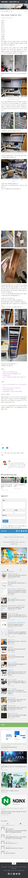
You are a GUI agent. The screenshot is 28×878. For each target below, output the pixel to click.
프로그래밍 (8, 745)
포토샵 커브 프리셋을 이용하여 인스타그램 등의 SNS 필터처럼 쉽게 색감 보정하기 (17, 617)
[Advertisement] (16, 29)
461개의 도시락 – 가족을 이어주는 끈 (10, 790)
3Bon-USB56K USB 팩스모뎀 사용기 (16, 600)
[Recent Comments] (7, 823)
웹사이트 (5, 515)
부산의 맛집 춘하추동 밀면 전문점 (16, 656)
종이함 (18, 452)
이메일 (15, 510)
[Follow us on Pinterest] (26, 531)
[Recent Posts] (20, 570)
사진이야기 (10, 613)
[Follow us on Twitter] (24, 531)
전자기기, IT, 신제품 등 (12, 581)
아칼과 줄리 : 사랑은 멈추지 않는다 (11, 2)
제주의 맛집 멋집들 (11, 697)
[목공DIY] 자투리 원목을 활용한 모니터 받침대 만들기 (6, 486)
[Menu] (26, 2)
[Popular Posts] (7, 570)
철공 (2, 455)
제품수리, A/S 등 (11, 639)
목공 (8, 452)
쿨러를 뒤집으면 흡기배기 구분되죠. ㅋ (15, 848)
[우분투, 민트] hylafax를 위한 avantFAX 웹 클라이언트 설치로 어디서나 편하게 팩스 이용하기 (17, 592)
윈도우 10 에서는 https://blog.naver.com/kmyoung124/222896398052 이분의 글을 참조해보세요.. (16, 831)
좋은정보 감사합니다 (11, 853)
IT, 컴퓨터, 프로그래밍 (5, 808)
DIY (5, 452)
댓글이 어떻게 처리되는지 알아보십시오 (11, 527)
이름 (4, 510)
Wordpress (10, 630)
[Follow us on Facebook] (17, 531)
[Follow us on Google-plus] (21, 531)
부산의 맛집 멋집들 (11, 655)
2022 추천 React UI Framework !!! (9, 747)
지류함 (22, 452)
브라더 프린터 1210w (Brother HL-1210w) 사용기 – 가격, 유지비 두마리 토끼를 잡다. (17, 692)
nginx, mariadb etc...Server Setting (16, 589)
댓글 (4, 500)
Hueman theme (21, 870)
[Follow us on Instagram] (19, 531)
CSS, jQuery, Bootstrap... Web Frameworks (11, 744)
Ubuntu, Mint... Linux (12, 713)
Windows (10, 573)
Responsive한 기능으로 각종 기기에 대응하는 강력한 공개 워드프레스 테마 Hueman (17, 673)
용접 (15, 452)
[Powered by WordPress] (9, 870)
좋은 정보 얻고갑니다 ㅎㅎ (12, 843)
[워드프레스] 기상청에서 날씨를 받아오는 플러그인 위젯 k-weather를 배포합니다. (17, 634)
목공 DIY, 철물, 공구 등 (6, 11)
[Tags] (20, 823)
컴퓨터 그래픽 (15, 573)
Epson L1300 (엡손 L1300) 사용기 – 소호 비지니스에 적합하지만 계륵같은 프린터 (17, 683)
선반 (11, 452)
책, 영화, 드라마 (4, 765)
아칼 (4, 17)
